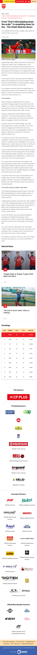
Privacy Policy (20, 641)
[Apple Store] (29, 1)
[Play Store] (26, 1)
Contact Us (6, 643)
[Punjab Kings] (3, 6)
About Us (17, 643)
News (5, 282)
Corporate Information (27, 643)
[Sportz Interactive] (22, 652)
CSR (12, 643)
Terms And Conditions (8, 641)
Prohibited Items (30, 641)
